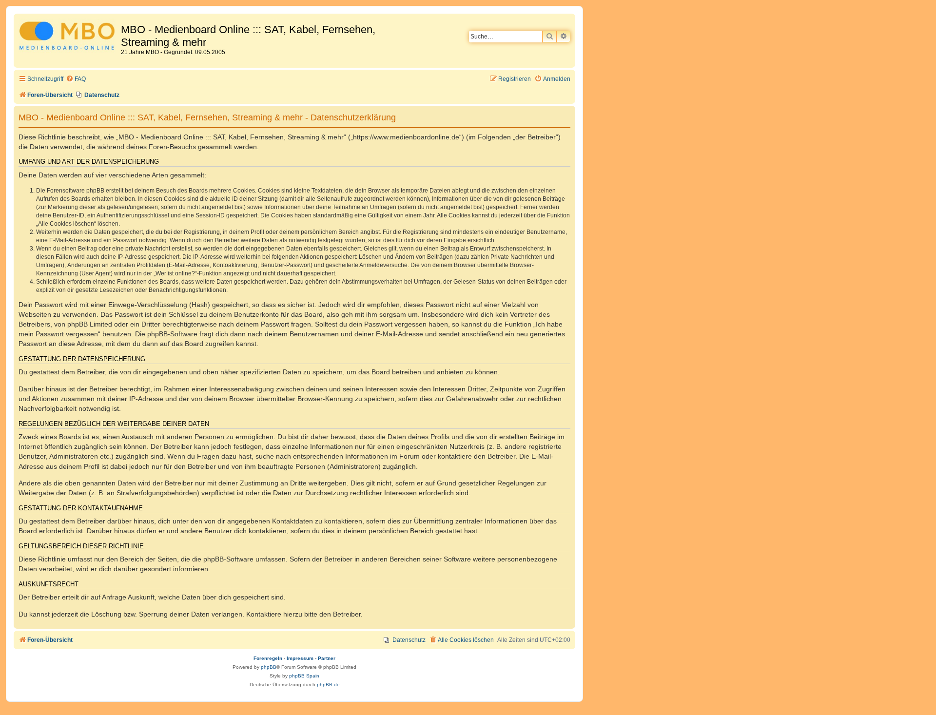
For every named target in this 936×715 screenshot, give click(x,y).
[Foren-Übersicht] (68, 37)
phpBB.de (328, 684)
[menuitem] (76, 79)
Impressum (300, 658)
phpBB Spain (304, 675)
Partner (326, 658)
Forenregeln (268, 658)
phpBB (268, 667)
